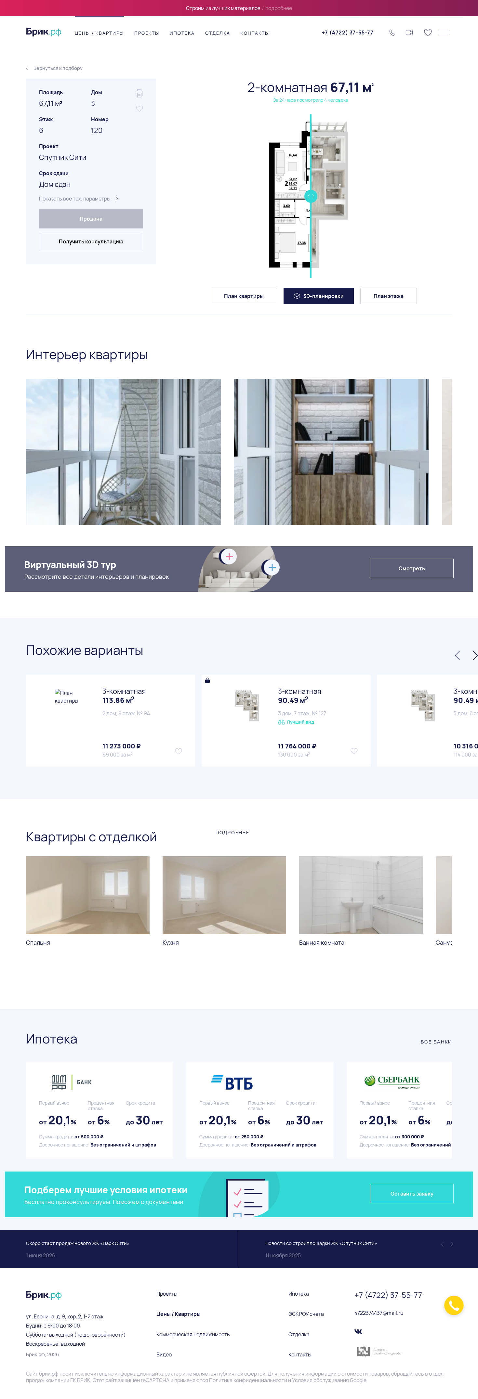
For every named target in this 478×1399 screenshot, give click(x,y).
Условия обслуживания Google (329, 1380)
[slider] (311, 196)
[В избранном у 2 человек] (354, 751)
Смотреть (412, 568)
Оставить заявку (412, 1193)
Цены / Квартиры (99, 33)
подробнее (278, 8)
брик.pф (49, 1373)
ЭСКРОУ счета (306, 1314)
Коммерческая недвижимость (193, 1334)
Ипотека (182, 33)
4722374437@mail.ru (379, 1313)
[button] (24, 451)
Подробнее (233, 833)
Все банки (436, 1042)
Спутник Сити (62, 157)
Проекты (146, 33)
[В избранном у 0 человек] (178, 751)
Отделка (217, 33)
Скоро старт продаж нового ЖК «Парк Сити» (77, 1249)
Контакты (255, 33)
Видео (164, 1354)
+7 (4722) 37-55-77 (348, 32)
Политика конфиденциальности (248, 1380)
